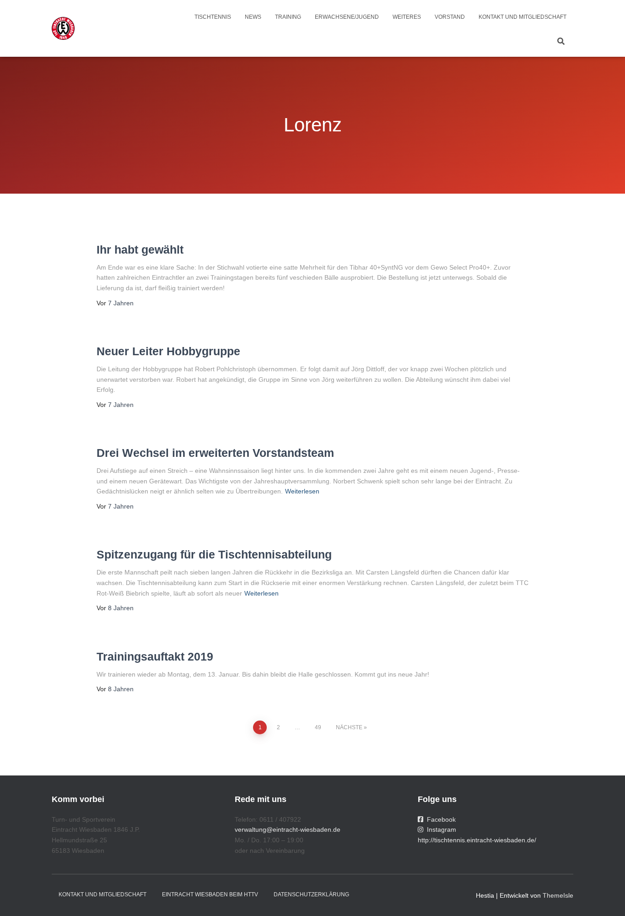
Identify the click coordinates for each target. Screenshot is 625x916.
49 (318, 727)
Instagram (439, 829)
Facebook (439, 819)
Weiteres (407, 17)
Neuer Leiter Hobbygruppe (168, 351)
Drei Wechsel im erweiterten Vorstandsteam (215, 452)
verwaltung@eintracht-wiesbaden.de (287, 829)
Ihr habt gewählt (140, 249)
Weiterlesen (302, 491)
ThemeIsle (558, 895)
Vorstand (450, 17)
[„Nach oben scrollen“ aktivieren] (607, 897)
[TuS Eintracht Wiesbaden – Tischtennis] (63, 28)
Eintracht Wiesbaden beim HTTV (210, 894)
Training (288, 17)
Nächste (349, 727)
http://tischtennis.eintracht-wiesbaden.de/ (477, 840)
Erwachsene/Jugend (347, 17)
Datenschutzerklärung (311, 894)
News (253, 17)
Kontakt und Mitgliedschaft (522, 17)
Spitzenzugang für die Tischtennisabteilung (214, 554)
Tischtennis (212, 17)
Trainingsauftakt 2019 (155, 656)
